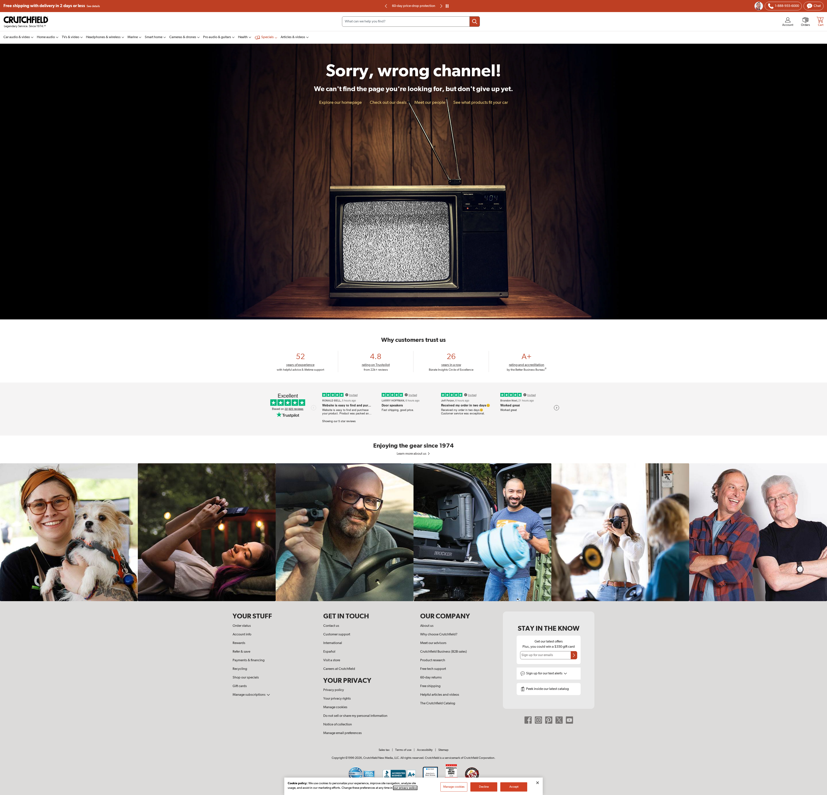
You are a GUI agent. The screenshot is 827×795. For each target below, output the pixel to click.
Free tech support (433, 669)
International (332, 643)
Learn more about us (412, 454)
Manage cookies (335, 707)
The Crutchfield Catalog (437, 703)
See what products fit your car (480, 102)
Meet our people (429, 102)
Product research (432, 660)
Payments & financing (248, 660)
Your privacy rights (337, 698)
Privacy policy (333, 690)
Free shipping (51, 6)
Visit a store (331, 660)
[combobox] (411, 21)
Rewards (239, 643)
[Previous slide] (386, 6)
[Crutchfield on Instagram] (538, 720)
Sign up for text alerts (544, 673)
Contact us (331, 626)
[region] (413, 532)
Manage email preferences (342, 733)
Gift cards (240, 686)
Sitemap (443, 749)
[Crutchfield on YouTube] (569, 720)
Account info (242, 634)
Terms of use (403, 749)
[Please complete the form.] (574, 655)
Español (329, 651)
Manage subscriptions (249, 695)
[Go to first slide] (441, 6)
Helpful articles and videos (439, 695)
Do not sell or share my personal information (355, 716)
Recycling (240, 669)
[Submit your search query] (474, 21)
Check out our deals (388, 102)
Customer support (336, 634)
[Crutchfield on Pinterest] (548, 720)
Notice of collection (337, 724)
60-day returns (413, 6)
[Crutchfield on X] (559, 720)
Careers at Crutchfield (339, 669)
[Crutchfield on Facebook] (528, 720)
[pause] (447, 6)
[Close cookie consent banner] (537, 782)
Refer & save (241, 651)
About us (427, 626)
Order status (242, 626)
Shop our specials (246, 677)
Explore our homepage (340, 102)
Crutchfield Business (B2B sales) (443, 651)
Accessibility (425, 749)
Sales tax (384, 749)
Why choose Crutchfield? (438, 634)
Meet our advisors (433, 643)
